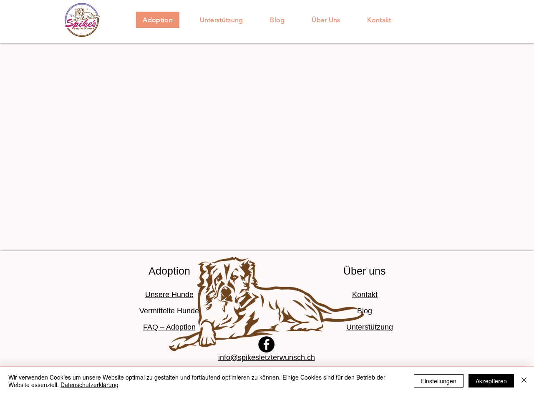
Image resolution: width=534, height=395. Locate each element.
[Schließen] (524, 380)
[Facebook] (266, 344)
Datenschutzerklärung (89, 384)
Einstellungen (438, 381)
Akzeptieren (491, 381)
